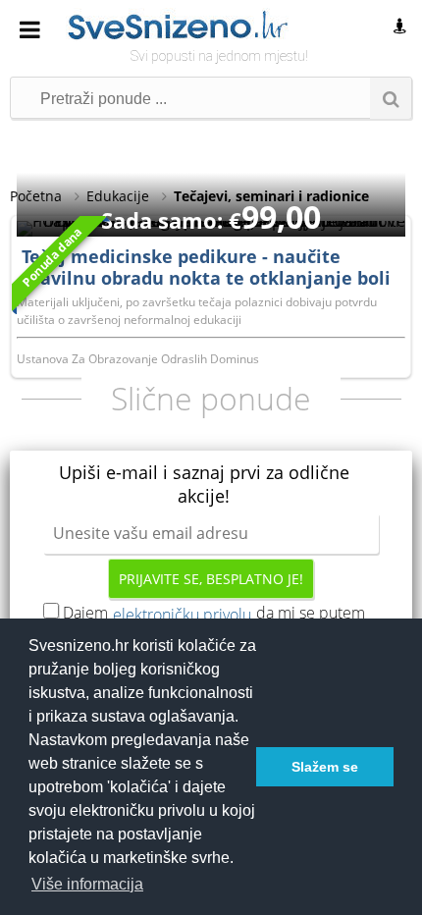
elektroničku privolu (182, 615)
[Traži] (390, 98)
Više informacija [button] (87, 884)
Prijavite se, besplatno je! (211, 578)
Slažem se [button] (324, 767)
